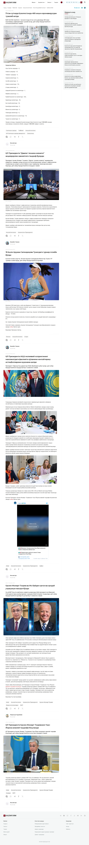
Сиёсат (5, 826)
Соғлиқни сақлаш (11, 130)
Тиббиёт (21, 130)
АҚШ (7, 566)
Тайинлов (14, 7)
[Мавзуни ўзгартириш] (62, 2)
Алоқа (67, 826)
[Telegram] (14, 137)
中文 (76, 2)
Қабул (41, 566)
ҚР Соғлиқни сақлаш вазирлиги (15, 133)
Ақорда (9, 7)
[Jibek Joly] (77, 7)
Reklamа (68, 829)
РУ (71, 2)
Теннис (8, 336)
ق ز (79, 2)
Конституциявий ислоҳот (39, 7)
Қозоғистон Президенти (25, 232)
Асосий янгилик (30, 130)
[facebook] (71, 815)
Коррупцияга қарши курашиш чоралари (44, 832)
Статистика (30, 133)
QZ (69, 2)
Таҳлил (56, 2)
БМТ (21, 705)
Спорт (26, 336)
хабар (11, 327)
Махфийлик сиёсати (40, 826)
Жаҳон (5, 834)
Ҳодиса (20, 7)
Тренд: (5, 7)
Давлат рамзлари (39, 829)
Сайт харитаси (69, 823)
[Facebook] (18, 137)
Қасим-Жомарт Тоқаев (46, 702)
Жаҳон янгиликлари (12, 705)
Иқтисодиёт (6, 832)
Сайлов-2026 (50, 7)
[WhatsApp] (11, 137)
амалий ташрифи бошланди (13, 686)
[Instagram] (7, 137)
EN (73, 2)
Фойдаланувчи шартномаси (42, 823)
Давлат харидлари (39, 834)
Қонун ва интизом (27, 7)
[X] (22, 137)
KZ (67, 2)
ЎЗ (81, 2)
